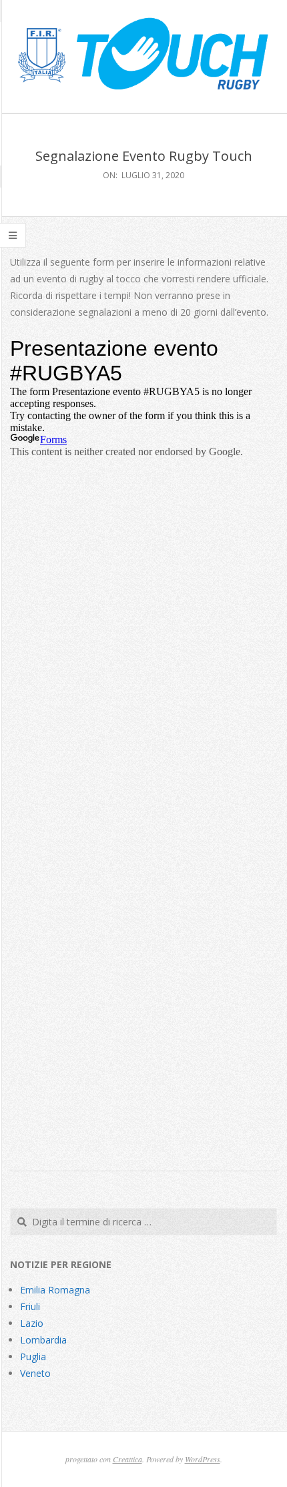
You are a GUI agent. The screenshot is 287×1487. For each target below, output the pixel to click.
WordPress (202, 1459)
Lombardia (43, 1339)
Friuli (30, 1306)
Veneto (35, 1373)
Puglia (33, 1356)
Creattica (127, 1459)
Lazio (31, 1323)
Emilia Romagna (55, 1289)
